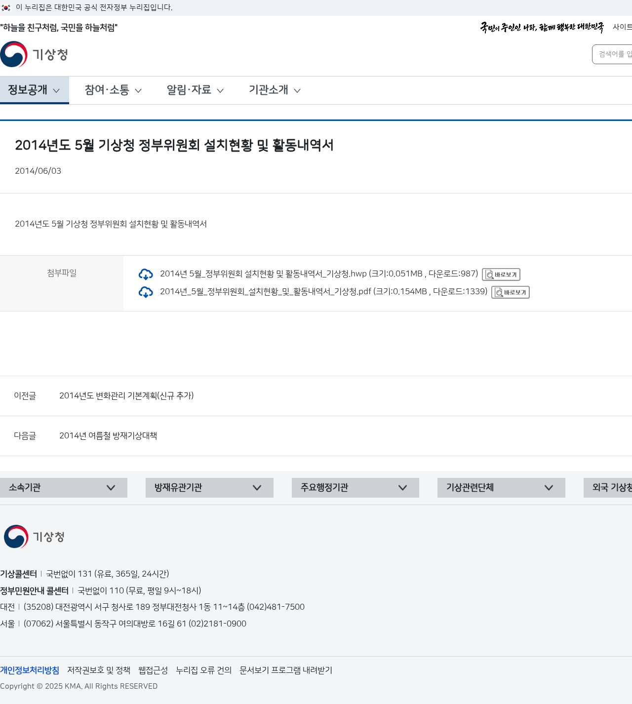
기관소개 (268, 90)
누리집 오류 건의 (204, 670)
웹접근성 (153, 670)
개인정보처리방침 (29, 670)
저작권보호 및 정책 (98, 670)
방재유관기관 (178, 488)
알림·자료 (189, 90)
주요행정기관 (324, 488)
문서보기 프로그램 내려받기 (285, 670)
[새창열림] (501, 274)
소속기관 (24, 488)
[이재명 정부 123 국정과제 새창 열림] (542, 28)
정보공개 (27, 90)
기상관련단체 (470, 488)
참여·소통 (107, 90)
